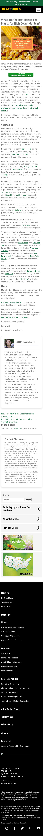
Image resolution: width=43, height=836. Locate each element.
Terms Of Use (7, 716)
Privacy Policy (7, 724)
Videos (4, 622)
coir (36, 94)
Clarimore (25, 225)
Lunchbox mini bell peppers (18, 195)
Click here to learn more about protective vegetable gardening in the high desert (19, 108)
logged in (17, 428)
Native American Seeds (11, 302)
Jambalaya (16, 210)
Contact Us (6, 741)
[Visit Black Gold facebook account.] (14, 828)
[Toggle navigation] (38, 10)
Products (5, 592)
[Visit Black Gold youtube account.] (38, 828)
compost (27, 94)
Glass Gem (17, 169)
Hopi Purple (26, 149)
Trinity (4, 174)
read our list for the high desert (15, 317)
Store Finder (6, 614)
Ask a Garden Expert (10, 709)
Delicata (24, 279)
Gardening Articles (9, 678)
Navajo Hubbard (33, 271)
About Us (5, 733)
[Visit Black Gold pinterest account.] (30, 828)
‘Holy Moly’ (5, 192)
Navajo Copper (30, 166)
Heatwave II (23, 242)
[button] (21, 509)
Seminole (9, 274)
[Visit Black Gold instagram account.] (7, 828)
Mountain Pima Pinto (20, 154)
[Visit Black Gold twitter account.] (22, 828)
